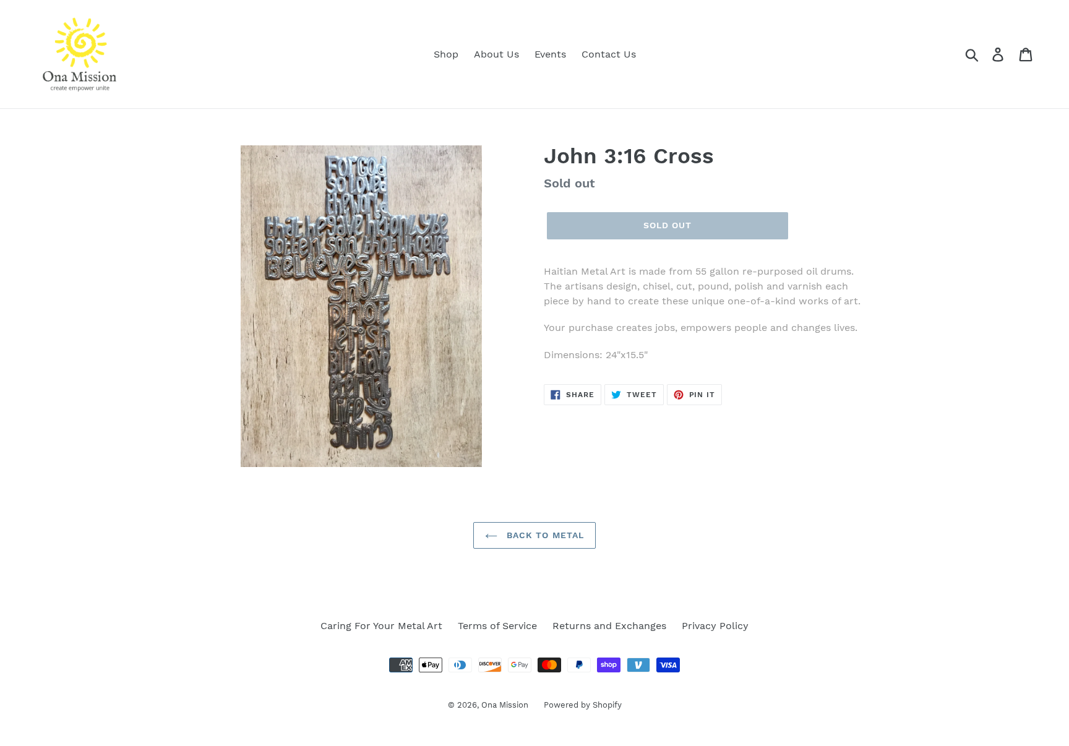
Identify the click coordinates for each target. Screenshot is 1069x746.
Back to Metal (544, 535)
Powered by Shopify (583, 705)
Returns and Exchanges (609, 626)
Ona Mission (504, 705)
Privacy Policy (715, 626)
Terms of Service (497, 626)
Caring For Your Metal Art (381, 626)
